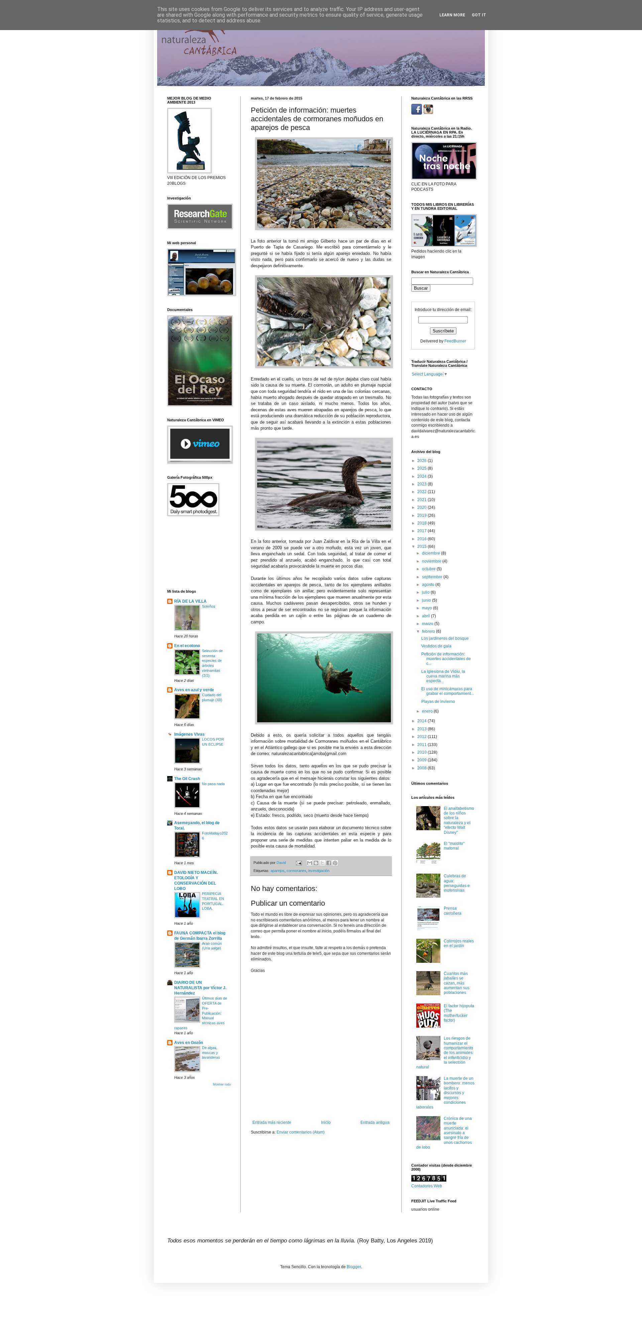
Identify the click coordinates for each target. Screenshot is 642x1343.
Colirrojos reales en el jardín (459, 943)
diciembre (431, 553)
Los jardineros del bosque (445, 638)
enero (428, 711)
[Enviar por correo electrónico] (309, 863)
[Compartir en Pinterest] (335, 863)
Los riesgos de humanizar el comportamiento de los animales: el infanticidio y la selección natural (444, 1052)
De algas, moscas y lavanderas (211, 1053)
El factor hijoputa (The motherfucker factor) (459, 1013)
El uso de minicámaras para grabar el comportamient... (447, 691)
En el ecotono (187, 645)
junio (427, 600)
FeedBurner (455, 341)
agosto (428, 584)
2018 (422, 523)
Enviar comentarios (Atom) (301, 1132)
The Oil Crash (187, 778)
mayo (427, 608)
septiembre (432, 577)
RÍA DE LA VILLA (190, 601)
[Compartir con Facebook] (328, 863)
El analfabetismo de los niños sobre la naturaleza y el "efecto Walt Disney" (459, 820)
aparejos (278, 871)
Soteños (208, 606)
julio (426, 592)
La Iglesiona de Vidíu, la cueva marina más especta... (443, 676)
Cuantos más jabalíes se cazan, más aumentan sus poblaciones (456, 983)
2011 (422, 744)
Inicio (326, 1122)
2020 (422, 507)
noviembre (432, 561)
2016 (422, 539)
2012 (422, 736)
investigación (318, 871)
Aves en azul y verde (194, 690)
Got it (479, 15)
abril (426, 616)
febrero (429, 631)
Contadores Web (426, 1186)
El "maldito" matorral (454, 846)
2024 (422, 476)
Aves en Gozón (188, 1042)
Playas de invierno (438, 701)
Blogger (354, 1266)
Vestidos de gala (436, 646)
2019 (422, 515)
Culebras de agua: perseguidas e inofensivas (457, 883)
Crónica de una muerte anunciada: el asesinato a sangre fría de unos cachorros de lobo (444, 1133)
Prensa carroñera (452, 910)
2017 (422, 531)
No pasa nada (213, 784)
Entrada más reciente (271, 1122)
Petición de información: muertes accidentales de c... (446, 659)
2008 (422, 768)
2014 (422, 721)
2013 (422, 729)
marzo (428, 623)
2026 (422, 460)
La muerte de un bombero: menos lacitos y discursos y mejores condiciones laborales (445, 1092)
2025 (422, 468)
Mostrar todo (222, 1084)
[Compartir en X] (322, 863)
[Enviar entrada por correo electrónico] (298, 863)
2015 (422, 546)
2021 (422, 499)
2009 (422, 760)
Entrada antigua (375, 1122)
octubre (429, 569)
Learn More (452, 15)
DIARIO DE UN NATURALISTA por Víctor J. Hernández (200, 988)
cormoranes (296, 871)
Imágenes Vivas (189, 734)
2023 (422, 484)
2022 (422, 491)
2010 (422, 752)
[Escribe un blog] (316, 863)
